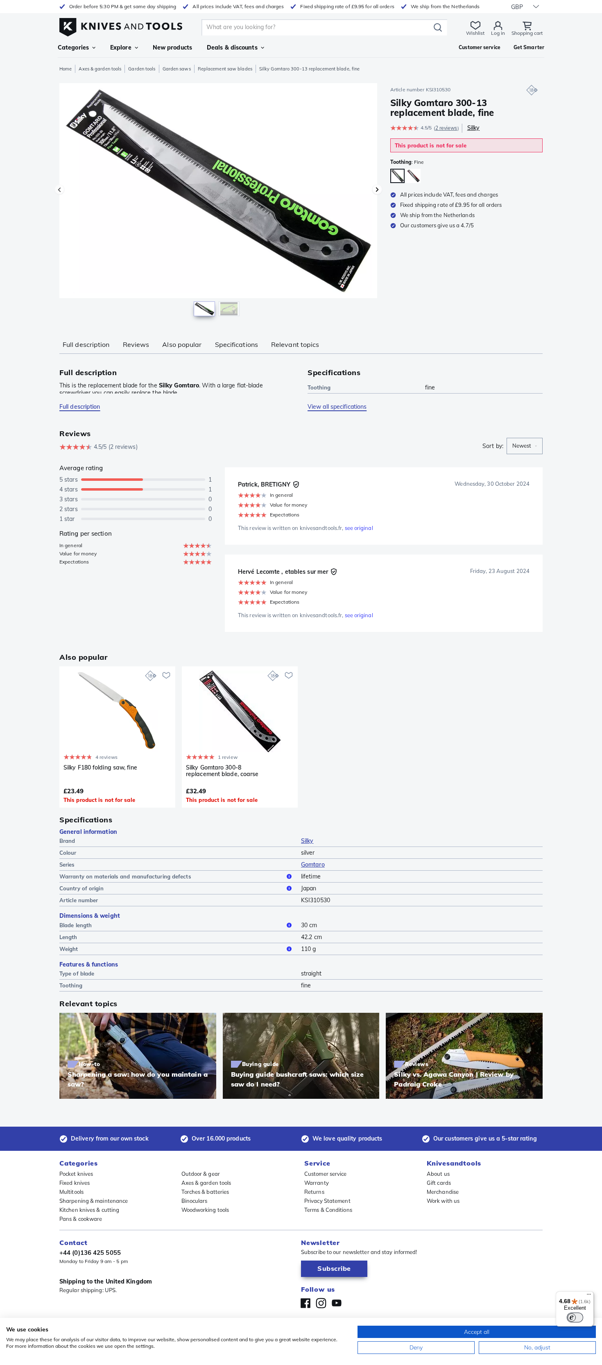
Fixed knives (74, 1182)
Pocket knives (76, 1173)
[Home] (120, 25)
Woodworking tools (205, 1210)
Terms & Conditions (328, 1210)
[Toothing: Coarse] (413, 176)
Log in (498, 33)
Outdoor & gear (200, 1173)
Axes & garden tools (100, 69)
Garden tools (141, 69)
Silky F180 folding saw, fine (100, 767)
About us (438, 1173)
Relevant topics (295, 344)
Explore (120, 47)
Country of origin (81, 888)
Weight (68, 949)
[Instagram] (321, 1303)
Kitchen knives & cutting (89, 1210)
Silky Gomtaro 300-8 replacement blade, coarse (222, 771)
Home (65, 69)
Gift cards (439, 1182)
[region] (218, 201)
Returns (314, 1191)
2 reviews (446, 128)
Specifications (236, 344)
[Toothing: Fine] (397, 176)
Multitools (71, 1191)
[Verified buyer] (296, 484)
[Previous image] (59, 189)
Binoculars (194, 1200)
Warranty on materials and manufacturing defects (125, 876)
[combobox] (525, 446)
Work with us (443, 1200)
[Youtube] (336, 1303)
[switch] (575, 1317)
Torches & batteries (205, 1191)
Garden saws (177, 69)
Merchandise (443, 1191)
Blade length (75, 925)
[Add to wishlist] (166, 675)
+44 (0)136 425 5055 (90, 1252)
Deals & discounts (232, 47)
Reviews (136, 344)
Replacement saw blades (225, 69)
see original (359, 528)
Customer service (325, 1173)
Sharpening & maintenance (93, 1200)
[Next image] (377, 189)
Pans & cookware (80, 1219)
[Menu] (589, 1296)
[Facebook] (305, 1303)
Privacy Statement (327, 1200)
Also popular (181, 344)
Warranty (316, 1182)
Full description (86, 344)
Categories (73, 47)
